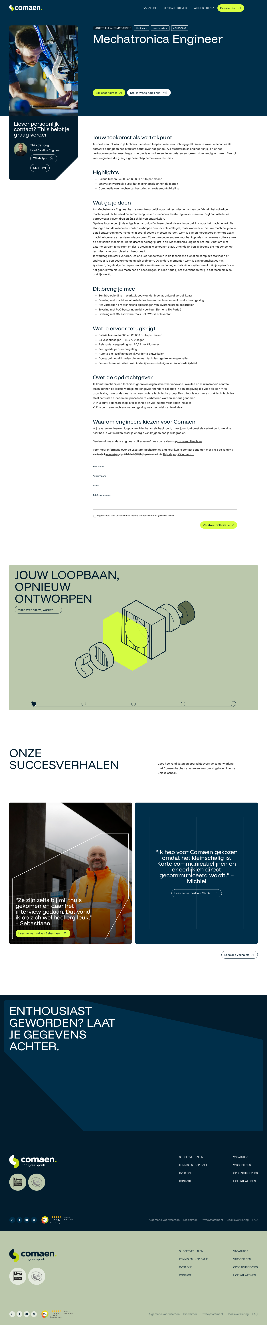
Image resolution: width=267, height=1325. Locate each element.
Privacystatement (212, 1220)
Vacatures (150, 8)
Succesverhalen (191, 1157)
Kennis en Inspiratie (193, 1165)
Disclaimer (190, 1220)
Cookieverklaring (238, 1220)
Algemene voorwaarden (164, 1220)
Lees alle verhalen (236, 955)
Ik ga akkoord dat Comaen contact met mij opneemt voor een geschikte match (135, 515)
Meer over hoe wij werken (35, 610)
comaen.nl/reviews (189, 441)
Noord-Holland (160, 28)
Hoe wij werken (244, 1181)
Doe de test (228, 8)
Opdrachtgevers (176, 8)
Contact (185, 1181)
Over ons (185, 1173)
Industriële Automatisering (112, 28)
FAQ (255, 1220)
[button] (253, 8)
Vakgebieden (203, 8)
